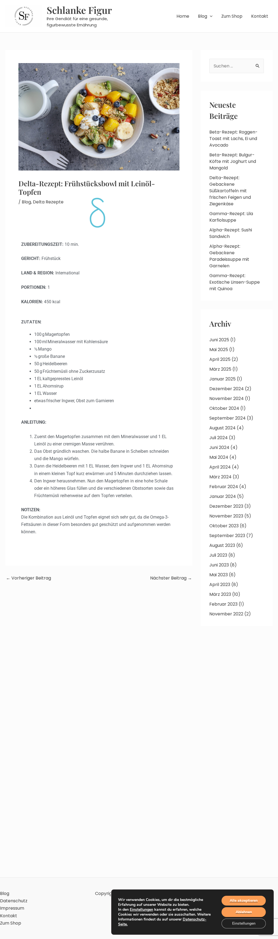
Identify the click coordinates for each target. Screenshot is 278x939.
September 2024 (227, 418)
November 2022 (226, 614)
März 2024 (220, 477)
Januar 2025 (222, 379)
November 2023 (226, 516)
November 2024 (226, 398)
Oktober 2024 (224, 408)
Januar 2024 (222, 496)
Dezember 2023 (226, 506)
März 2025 (220, 369)
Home (182, 16)
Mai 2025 (218, 349)
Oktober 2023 (224, 526)
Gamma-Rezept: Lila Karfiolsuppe (231, 216)
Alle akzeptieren (244, 900)
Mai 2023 (218, 575)
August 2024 (222, 428)
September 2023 (227, 535)
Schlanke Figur (79, 10)
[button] (210, 16)
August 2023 (222, 545)
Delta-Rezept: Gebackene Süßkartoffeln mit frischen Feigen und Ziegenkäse (230, 191)
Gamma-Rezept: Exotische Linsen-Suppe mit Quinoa (234, 282)
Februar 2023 (223, 604)
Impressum (12, 908)
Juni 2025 (219, 340)
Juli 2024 (218, 438)
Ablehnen (244, 912)
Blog (202, 16)
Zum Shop (231, 16)
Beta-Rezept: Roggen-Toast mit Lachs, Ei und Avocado (233, 138)
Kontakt (259, 16)
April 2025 (219, 359)
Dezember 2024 (226, 389)
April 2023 (219, 584)
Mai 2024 (218, 457)
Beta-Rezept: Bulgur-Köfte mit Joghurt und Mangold (232, 161)
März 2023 (220, 594)
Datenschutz (13, 901)
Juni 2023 (219, 565)
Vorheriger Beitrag (28, 578)
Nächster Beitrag (171, 578)
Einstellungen (141, 909)
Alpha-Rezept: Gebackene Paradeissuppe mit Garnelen (229, 256)
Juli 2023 (218, 555)
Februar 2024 (223, 487)
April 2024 (220, 467)
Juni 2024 (219, 447)
